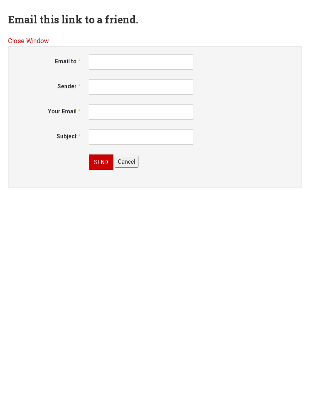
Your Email (64, 111)
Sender (69, 86)
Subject (69, 136)
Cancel (126, 162)
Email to (68, 61)
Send (101, 162)
